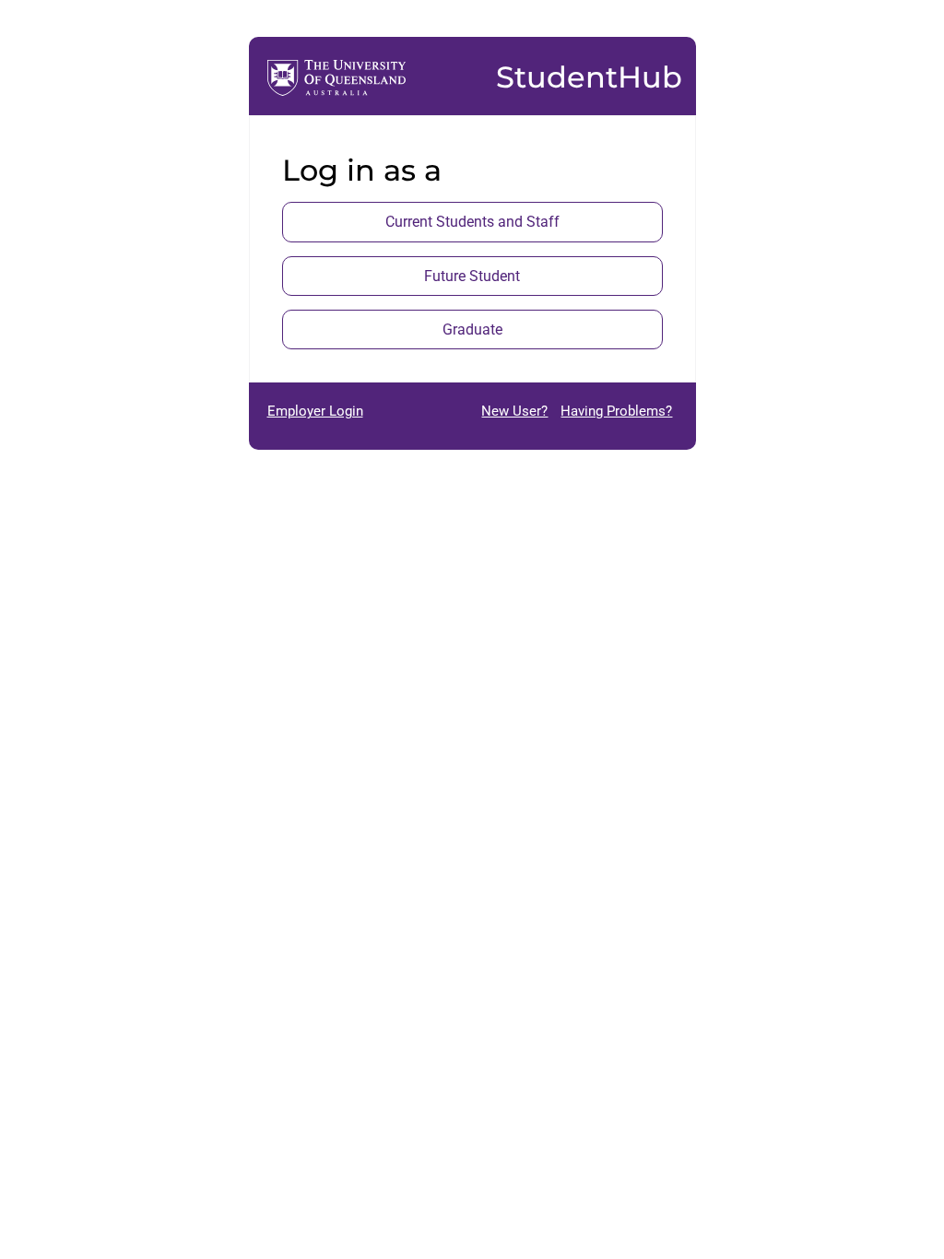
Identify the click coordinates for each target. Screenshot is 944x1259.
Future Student (472, 276)
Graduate (472, 329)
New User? (514, 411)
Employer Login (315, 411)
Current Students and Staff (472, 221)
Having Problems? (616, 411)
